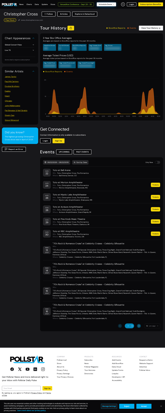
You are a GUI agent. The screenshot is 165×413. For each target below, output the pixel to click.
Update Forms (117, 370)
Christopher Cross (69, 173)
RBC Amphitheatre (66, 237)
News (86, 363)
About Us (60, 367)
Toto (59, 173)
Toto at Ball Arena (61, 170)
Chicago (8, 101)
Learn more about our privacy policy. (31, 410)
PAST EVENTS (82, 152)
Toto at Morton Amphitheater (68, 182)
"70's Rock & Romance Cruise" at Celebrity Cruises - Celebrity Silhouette (88, 243)
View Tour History (149, 28)
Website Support (146, 363)
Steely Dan (9, 115)
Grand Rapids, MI (84, 212)
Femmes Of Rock (59, 255)
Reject (126, 406)
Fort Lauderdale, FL (99, 257)
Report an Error (15, 149)
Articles (64, 14)
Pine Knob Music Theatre (69, 224)
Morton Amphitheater (67, 188)
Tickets (155, 185)
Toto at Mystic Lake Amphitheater (70, 194)
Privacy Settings (63, 373)
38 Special (82, 250)
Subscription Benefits (150, 4)
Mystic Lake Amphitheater (69, 200)
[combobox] (152, 325)
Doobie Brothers (12, 86)
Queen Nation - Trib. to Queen (143, 252)
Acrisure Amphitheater (68, 212)
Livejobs (115, 373)
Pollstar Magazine (91, 367)
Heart (7, 96)
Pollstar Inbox (144, 370)
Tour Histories (89, 370)
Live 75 (8, 50)
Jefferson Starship (60, 252)
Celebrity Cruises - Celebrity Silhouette (75, 257)
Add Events (116, 360)
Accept (144, 406)
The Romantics (83, 173)
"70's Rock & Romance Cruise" (65, 250)
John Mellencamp (12, 105)
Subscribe (88, 360)
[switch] (157, 162)
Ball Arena (63, 175)
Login (131, 4)
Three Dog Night (108, 250)
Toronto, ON (79, 237)
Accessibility (117, 380)
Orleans (85, 252)
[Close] (161, 406)
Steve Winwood (12, 120)
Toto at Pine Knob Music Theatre (69, 219)
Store (59, 363)
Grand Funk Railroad (124, 250)
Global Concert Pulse (13, 45)
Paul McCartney (12, 81)
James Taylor (10, 76)
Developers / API (118, 377)
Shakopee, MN (86, 200)
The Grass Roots (74, 252)
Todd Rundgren (139, 250)
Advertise (143, 367)
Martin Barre (102, 252)
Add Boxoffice (117, 363)
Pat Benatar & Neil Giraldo (16, 110)
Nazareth (127, 252)
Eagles (8, 91)
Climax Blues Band (115, 252)
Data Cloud (116, 367)
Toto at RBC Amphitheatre (66, 231)
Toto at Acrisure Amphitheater (68, 206)
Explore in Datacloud (85, 14)
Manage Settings (109, 406)
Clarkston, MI (84, 224)
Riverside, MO (82, 188)
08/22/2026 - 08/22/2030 (58, 162)
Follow (50, 14)
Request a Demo (146, 360)
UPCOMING (64, 152)
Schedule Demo (105, 4)
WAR (90, 252)
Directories (88, 373)
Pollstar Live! (62, 360)
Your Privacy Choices (65, 377)
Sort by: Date (81, 162)
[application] (101, 98)
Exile (95, 252)
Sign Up (58, 140)
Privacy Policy (36, 393)
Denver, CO (72, 175)
